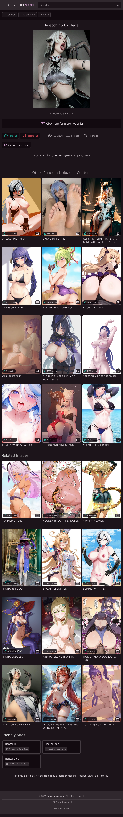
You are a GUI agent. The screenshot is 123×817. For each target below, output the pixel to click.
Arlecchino (46, 155)
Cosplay (58, 155)
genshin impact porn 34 (53, 775)
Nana (87, 155)
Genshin (21, 5)
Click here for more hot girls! (64, 123)
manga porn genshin (27, 775)
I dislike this (32, 135)
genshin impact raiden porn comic (88, 775)
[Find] (118, 5)
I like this (13, 135)
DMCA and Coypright (61, 801)
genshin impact (73, 155)
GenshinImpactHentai (18, 144)
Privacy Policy (61, 808)
